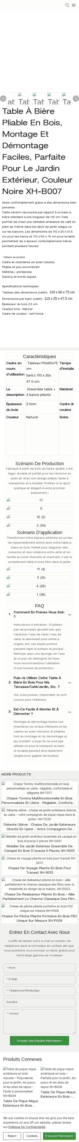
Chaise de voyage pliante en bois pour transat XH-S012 (39, 870)
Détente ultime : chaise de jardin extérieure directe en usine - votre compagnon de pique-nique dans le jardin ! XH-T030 (40, 828)
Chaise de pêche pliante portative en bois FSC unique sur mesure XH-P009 (39, 919)
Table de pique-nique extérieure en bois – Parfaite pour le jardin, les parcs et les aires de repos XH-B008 (58, 1095)
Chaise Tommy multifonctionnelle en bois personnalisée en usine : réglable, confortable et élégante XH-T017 (40, 801)
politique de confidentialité (27, 1127)
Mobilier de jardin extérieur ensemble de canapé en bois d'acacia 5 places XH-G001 (39, 849)
